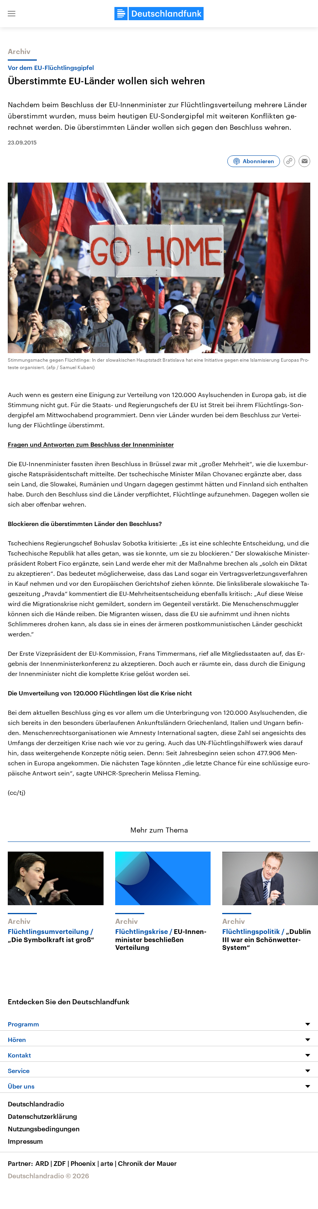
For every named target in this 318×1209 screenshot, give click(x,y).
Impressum (25, 1141)
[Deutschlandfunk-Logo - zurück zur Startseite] (159, 13)
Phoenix (85, 1163)
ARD (43, 1163)
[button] (12, 13)
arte (108, 1163)
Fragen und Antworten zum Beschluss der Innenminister (91, 444)
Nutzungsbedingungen (44, 1128)
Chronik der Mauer (147, 1163)
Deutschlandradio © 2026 (48, 1175)
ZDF (61, 1163)
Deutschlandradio (36, 1104)
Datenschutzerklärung (42, 1116)
